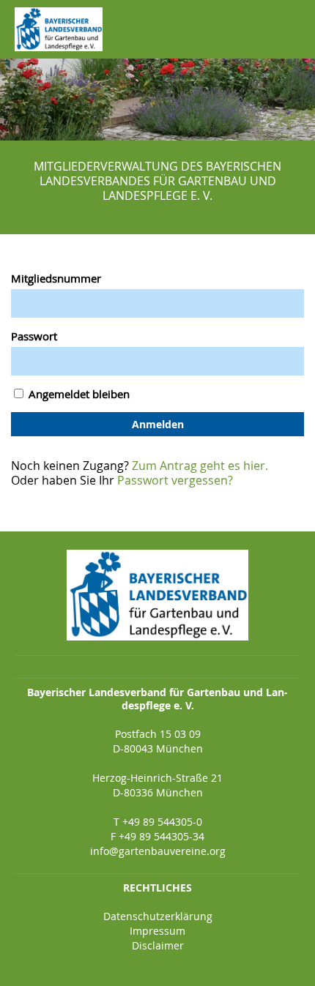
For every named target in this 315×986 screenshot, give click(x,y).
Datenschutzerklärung (157, 916)
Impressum (157, 931)
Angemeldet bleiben (78, 393)
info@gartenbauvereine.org (158, 851)
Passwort (34, 336)
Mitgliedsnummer (56, 278)
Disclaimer (158, 945)
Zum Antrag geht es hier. (200, 465)
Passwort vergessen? (175, 480)
